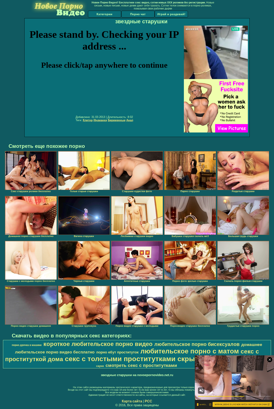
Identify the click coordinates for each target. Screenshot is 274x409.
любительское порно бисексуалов (197, 344)
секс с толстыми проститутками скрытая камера (148, 359)
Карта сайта (132, 401)
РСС (148, 401)
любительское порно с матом (189, 351)
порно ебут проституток (117, 352)
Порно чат (138, 14)
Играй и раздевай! (171, 14)
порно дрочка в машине (27, 345)
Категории (104, 14)
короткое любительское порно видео (98, 344)
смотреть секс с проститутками (141, 365)
